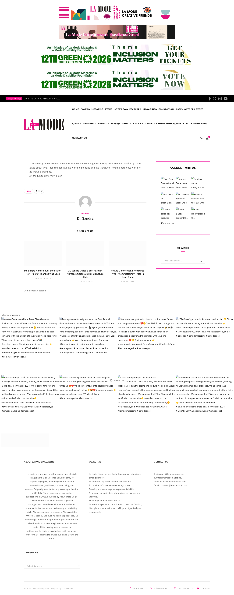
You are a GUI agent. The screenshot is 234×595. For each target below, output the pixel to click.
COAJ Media (67, 588)
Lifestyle (97, 109)
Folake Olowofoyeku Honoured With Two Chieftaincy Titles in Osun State (127, 274)
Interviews (121, 109)
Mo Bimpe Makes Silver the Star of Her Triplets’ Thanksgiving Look (42, 272)
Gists (34, 124)
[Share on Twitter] (202, 146)
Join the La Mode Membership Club (42, 99)
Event (108, 109)
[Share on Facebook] (202, 142)
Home (75, 109)
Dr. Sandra (40, 146)
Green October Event (189, 109)
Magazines (150, 109)
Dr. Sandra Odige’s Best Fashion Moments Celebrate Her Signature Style (85, 274)
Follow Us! (168, 223)
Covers (85, 109)
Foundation (166, 109)
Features (135, 109)
